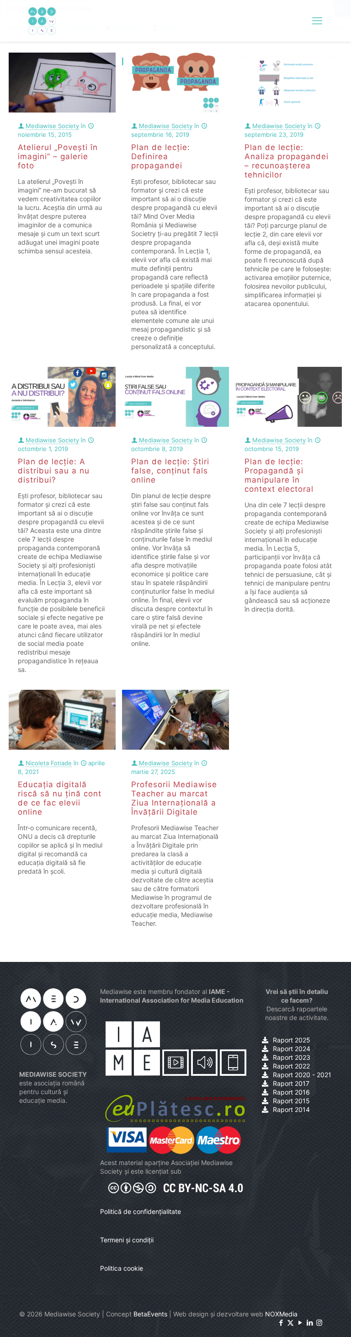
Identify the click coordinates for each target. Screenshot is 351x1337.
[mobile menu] (317, 20)
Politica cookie (121, 1268)
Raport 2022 (291, 1066)
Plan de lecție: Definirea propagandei (160, 156)
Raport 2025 (291, 1040)
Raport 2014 (291, 1109)
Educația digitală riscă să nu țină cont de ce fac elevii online (59, 798)
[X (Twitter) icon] (290, 1322)
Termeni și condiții (127, 1240)
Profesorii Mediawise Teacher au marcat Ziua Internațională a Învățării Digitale (174, 798)
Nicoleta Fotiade (49, 763)
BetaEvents (150, 1314)
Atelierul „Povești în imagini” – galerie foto (58, 156)
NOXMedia (281, 1314)
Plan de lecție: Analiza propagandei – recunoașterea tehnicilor (287, 161)
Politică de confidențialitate (140, 1211)
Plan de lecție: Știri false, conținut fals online (170, 470)
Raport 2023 (291, 1057)
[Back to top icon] (307, 1318)
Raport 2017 (291, 1083)
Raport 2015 (291, 1101)
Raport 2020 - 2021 (302, 1075)
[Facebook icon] (280, 1322)
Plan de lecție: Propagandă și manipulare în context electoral (279, 475)
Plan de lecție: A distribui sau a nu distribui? (54, 470)
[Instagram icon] (319, 1322)
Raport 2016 (291, 1092)
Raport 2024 (291, 1048)
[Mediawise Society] (42, 20)
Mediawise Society (52, 125)
